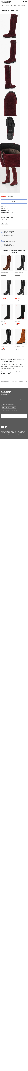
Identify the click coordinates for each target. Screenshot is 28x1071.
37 (14, 219)
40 (2, 223)
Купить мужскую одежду (8, 404)
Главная (2, 5)
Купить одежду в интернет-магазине (10, 399)
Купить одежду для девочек (9, 407)
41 (6, 223)
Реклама (14, 416)
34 (2, 219)
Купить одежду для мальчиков (9, 410)
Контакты (14, 420)
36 (10, 219)
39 (22, 219)
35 (6, 219)
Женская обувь (9, 5)
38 (18, 219)
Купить (14, 201)
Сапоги (15, 5)
